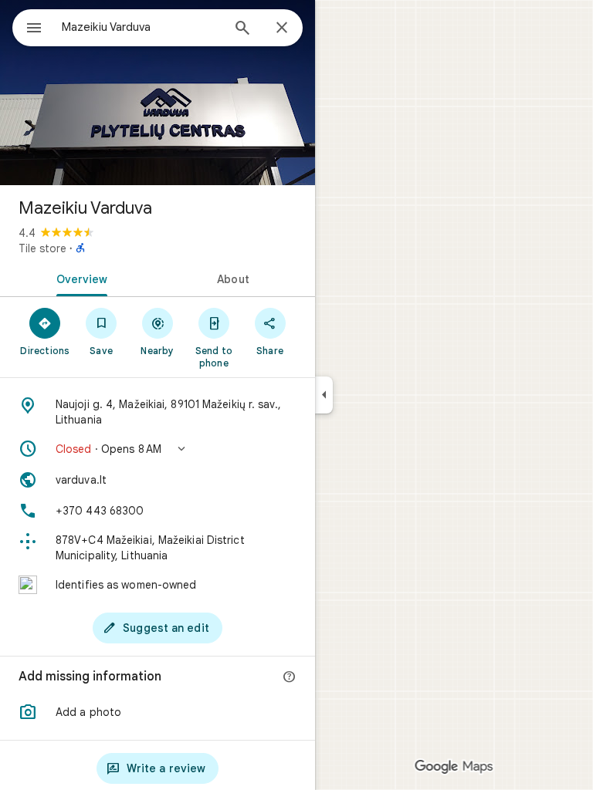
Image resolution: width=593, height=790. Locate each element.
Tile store (42, 248)
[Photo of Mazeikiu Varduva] (157, 92)
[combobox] (141, 27)
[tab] (78, 277)
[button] (157, 449)
